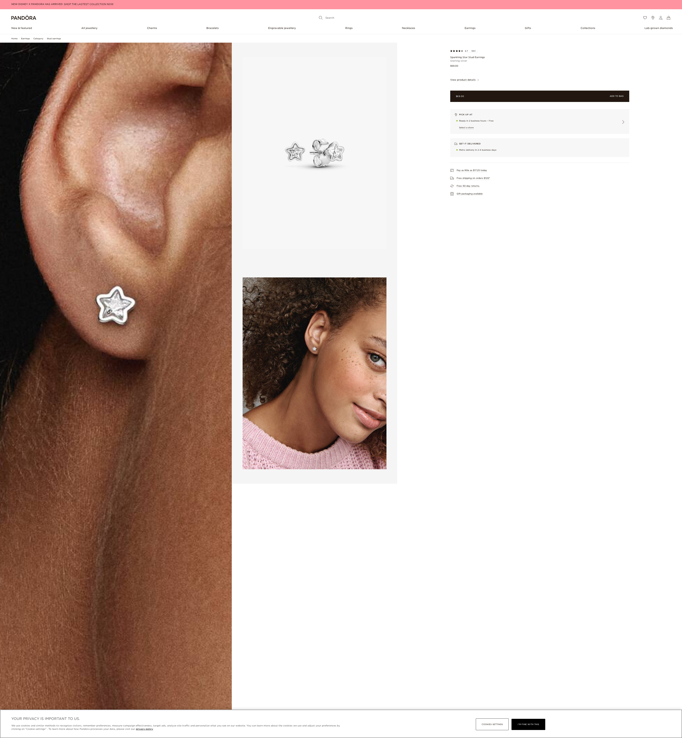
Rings (349, 28)
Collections (588, 28)
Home (14, 38)
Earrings (470, 28)
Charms (152, 28)
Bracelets (212, 28)
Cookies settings (492, 724)
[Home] (23, 17)
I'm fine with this (528, 724)
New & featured (21, 28)
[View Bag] (668, 18)
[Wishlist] (645, 18)
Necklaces (408, 28)
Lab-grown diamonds (659, 28)
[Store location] (653, 18)
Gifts (528, 28)
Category (38, 38)
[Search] (321, 18)
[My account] (661, 18)
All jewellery (89, 28)
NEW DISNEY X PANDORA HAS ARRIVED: (62, 4)
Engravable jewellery (282, 28)
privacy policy (144, 729)
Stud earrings (54, 38)
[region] (341, 724)
